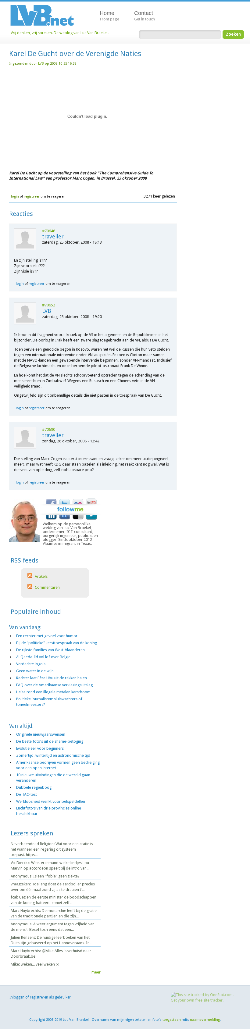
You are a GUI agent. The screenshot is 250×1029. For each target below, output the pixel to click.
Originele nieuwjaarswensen (40, 734)
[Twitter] (64, 500)
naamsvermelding (205, 1019)
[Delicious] (78, 518)
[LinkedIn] (51, 518)
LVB (41, 63)
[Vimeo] (91, 518)
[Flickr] (78, 500)
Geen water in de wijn (35, 671)
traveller (53, 236)
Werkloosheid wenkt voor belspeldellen (50, 801)
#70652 (48, 305)
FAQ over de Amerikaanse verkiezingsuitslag (54, 685)
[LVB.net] (46, 15)
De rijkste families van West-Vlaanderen (50, 650)
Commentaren (47, 587)
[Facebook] (51, 500)
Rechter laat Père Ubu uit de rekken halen (51, 678)
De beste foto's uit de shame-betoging (49, 741)
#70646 (48, 231)
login (15, 196)
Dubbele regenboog (34, 787)
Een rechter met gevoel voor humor (46, 636)
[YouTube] (91, 500)
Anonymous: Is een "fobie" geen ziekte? (45, 876)
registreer (32, 196)
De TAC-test (26, 794)
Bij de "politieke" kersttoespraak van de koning (56, 643)
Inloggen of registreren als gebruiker (40, 997)
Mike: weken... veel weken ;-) (35, 964)
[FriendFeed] (64, 518)
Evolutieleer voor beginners (40, 748)
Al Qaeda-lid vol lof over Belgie (43, 657)
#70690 (48, 429)
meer (96, 972)
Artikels (41, 576)
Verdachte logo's (30, 664)
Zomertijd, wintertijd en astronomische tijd (53, 755)
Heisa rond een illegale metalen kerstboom (53, 692)
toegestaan (171, 1019)
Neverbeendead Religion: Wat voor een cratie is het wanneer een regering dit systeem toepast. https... (52, 849)
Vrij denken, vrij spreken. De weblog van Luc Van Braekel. (60, 32)
